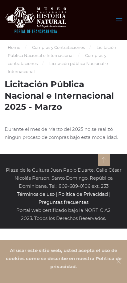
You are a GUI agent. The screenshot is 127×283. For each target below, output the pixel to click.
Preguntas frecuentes (63, 202)
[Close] (119, 261)
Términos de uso (36, 194)
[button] (119, 20)
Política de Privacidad (83, 194)
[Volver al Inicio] (36, 20)
